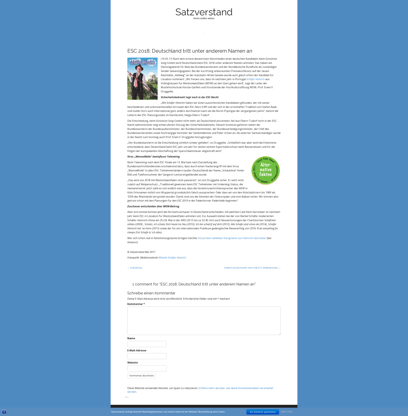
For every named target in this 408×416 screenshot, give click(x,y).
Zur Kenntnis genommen (263, 412)
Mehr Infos (287, 412)
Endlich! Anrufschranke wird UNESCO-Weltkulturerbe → (252, 267)
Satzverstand (204, 12)
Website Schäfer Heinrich (172, 257)
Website (132, 362)
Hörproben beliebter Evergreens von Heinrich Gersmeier (232, 238)
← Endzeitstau (134, 267)
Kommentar (136, 304)
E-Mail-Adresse (136, 350)
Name (131, 338)
